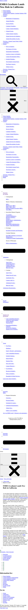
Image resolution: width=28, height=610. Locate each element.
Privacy (5, 601)
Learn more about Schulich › (9, 378)
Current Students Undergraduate (10, 577)
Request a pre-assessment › (21, 413)
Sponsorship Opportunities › (12, 51)
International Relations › (11, 325)
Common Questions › (11, 26)
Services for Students (8, 598)
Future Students (6, 10)
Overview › (5, 41)
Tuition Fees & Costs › (11, 275)
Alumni (5, 16)
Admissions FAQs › (10, 263)
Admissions (6, 594)
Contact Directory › (10, 366)
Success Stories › (10, 23)
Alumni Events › (10, 31)
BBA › (7, 199)
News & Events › (10, 363)
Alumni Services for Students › (13, 36)
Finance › (8, 218)
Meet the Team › (10, 267)
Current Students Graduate (9, 579)
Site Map (5, 602)
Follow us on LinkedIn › (11, 410)
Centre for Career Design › (12, 320)
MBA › (7, 204)
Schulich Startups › (10, 356)
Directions (5, 554)
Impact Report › (9, 358)
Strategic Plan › (9, 361)
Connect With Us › (10, 265)
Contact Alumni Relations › (12, 28)
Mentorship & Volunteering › (13, 18)
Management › (9, 221)
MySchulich (3, 74)
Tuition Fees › (9, 408)
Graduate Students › (19, 13)
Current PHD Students (8, 580)
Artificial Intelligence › (11, 216)
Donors (4, 44)
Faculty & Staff (6, 585)
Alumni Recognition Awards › (13, 38)
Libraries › (8, 326)
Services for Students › (11, 328)
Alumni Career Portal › (13, 41)
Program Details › (10, 400)
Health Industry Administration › (13, 220)
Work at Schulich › (10, 373)
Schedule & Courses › (11, 403)
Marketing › (8, 222)
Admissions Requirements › (9, 288)
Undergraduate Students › (9, 13)
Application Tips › (10, 277)
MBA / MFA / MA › (11, 207)
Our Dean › (8, 345)
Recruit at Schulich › (11, 371)
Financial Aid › (9, 322)
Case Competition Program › (12, 318)
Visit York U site (4, 608)
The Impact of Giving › (11, 49)
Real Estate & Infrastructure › (13, 224)
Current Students (7, 12)
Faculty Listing (6, 596)
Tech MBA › (9, 209)
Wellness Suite (6, 600)
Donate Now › (11, 69)
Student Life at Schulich (8, 597)
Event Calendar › (10, 321)
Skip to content (3, 0)
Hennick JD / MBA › (11, 205)
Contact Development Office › (13, 56)
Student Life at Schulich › (12, 329)
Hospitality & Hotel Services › (13, 376)
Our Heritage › (9, 368)
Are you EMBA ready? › (9, 413)
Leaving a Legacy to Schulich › (13, 54)
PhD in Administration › (11, 243)
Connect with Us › (10, 280)
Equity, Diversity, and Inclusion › (14, 351)
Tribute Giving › (10, 66)
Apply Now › (9, 262)
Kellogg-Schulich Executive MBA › (14, 208)
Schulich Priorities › (10, 59)
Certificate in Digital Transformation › (15, 238)
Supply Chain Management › (13, 225)
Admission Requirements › (12, 405)
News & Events (7, 479)
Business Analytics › (11, 217)
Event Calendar (6, 558)
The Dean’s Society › (11, 64)
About (1, 479)
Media (4, 72)
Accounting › (9, 214)
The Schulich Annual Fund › (12, 61)
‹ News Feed (6, 481)
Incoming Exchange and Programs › (14, 230)
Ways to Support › (10, 46)
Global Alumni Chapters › (12, 33)
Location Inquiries (7, 555)
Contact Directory (7, 557)
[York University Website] (7, 552)
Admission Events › (10, 266)
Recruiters (5, 70)
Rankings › (8, 348)
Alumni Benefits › (10, 21)
